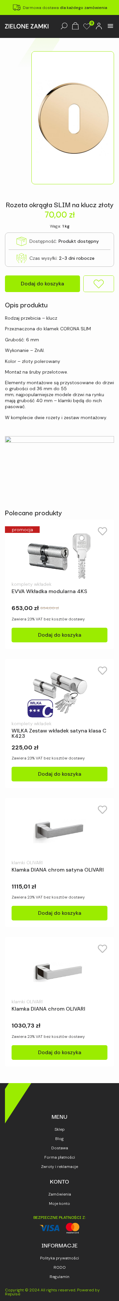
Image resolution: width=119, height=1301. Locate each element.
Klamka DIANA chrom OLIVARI (48, 1008)
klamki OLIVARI (27, 863)
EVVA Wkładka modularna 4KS (49, 591)
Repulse (12, 1294)
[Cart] (75, 26)
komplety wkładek (32, 584)
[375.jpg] (72, 117)
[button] (110, 26)
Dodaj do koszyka (42, 283)
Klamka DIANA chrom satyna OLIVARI (58, 869)
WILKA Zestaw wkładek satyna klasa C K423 (59, 733)
